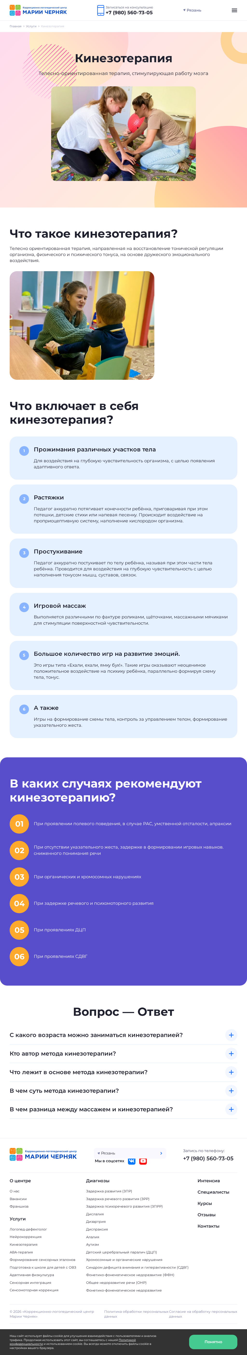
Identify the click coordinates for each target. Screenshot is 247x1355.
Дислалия (95, 1214)
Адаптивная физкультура (32, 1275)
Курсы (205, 1203)
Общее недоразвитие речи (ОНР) (116, 1282)
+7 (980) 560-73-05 (208, 1158)
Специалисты (213, 1192)
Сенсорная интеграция (30, 1282)
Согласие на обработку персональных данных (203, 1314)
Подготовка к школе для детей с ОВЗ (43, 1267)
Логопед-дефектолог (28, 1229)
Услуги (31, 26)
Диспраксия (97, 1229)
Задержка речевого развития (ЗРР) (118, 1199)
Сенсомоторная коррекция (34, 1290)
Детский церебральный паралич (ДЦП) (121, 1252)
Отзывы (207, 1214)
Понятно (213, 1342)
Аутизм (92, 1244)
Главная (15, 26)
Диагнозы (98, 1180)
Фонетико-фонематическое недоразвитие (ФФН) (130, 1275)
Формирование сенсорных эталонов (42, 1260)
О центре (20, 1180)
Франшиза (19, 1206)
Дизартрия (96, 1221)
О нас (15, 1191)
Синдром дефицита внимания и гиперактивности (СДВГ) (137, 1267)
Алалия (92, 1237)
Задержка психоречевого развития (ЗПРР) (124, 1206)
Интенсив (209, 1180)
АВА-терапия (21, 1252)
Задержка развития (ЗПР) (109, 1191)
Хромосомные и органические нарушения (124, 1260)
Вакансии (18, 1199)
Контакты (209, 1226)
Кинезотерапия (23, 1244)
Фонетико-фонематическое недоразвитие (124, 1290)
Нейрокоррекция (25, 1237)
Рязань (194, 10)
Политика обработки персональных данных (136, 1314)
